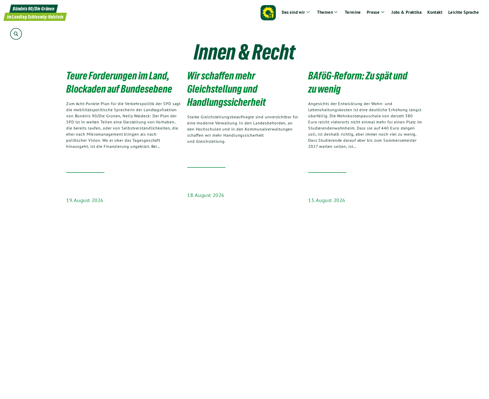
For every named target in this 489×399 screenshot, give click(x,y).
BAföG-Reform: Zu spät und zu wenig (358, 82)
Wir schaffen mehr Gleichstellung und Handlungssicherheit (226, 88)
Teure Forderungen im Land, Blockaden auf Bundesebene (119, 82)
